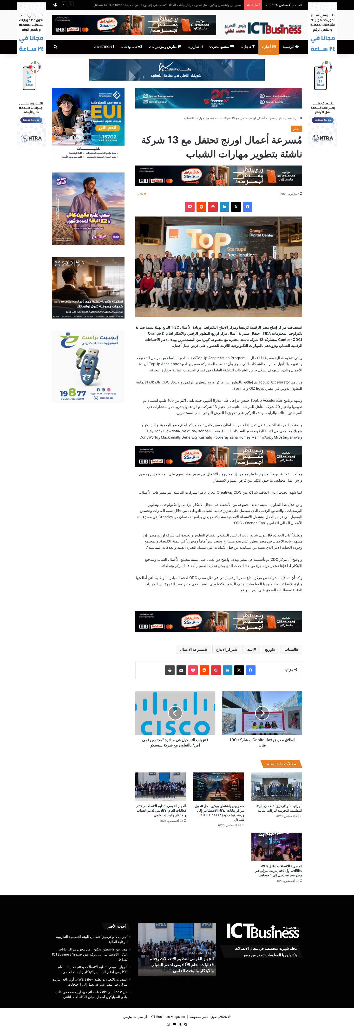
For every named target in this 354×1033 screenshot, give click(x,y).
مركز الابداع (225, 649)
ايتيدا (250, 649)
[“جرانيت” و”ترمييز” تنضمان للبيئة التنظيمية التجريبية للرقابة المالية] (276, 786)
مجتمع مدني (221, 47)
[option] (177, 949)
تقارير (195, 47)
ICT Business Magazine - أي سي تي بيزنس (154, 1017)
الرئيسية (289, 47)
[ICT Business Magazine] (262, 26)
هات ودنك (131, 47)
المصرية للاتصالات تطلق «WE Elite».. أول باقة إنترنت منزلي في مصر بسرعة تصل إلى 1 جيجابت (278, 870)
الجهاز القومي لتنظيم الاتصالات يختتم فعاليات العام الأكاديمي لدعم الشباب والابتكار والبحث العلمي (177, 5)
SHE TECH (104, 47)
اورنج (269, 649)
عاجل (248, 47)
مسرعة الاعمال (192, 649)
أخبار (268, 47)
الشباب (290, 649)
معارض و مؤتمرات (164, 47)
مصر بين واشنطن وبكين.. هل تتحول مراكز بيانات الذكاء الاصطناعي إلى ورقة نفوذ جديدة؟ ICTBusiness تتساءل (90, 954)
